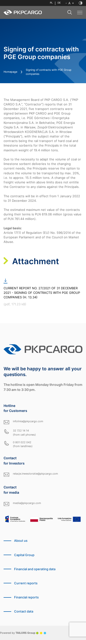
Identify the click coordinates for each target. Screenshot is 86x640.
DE (59, 2)
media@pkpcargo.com (27, 503)
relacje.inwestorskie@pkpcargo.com (35, 473)
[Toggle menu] (79, 12)
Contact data (23, 611)
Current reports (26, 583)
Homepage (10, 71)
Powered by (17, 633)
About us (20, 540)
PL (51, 2)
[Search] (69, 12)
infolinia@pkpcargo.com (28, 421)
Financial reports (26, 597)
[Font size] (69, 3)
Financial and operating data (34, 569)
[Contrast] (80, 3)
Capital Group (24, 555)
